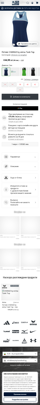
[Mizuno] (24, 331)
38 (20, 84)
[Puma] (6, 340)
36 (12, 84)
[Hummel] (6, 331)
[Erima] (33, 322)
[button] (20, 156)
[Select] (24, 340)
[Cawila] (24, 322)
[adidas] (6, 322)
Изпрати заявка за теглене (20, 365)
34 (5, 84)
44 (20, 90)
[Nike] (33, 331)
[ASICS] (15, 322)
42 (35, 84)
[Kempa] (15, 331)
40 (27, 84)
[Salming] (15, 340)
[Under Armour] (33, 340)
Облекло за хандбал (19, 55)
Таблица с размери (31, 79)
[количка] (37, 3)
